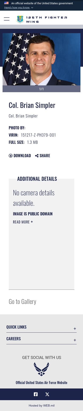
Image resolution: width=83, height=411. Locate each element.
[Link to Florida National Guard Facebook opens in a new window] (36, 394)
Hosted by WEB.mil (41, 405)
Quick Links (16, 327)
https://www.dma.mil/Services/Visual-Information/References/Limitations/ (39, 282)
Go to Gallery (22, 301)
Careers (13, 338)
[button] (19, 8)
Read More (22, 222)
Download (22, 155)
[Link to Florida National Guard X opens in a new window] (47, 394)
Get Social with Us (41, 357)
